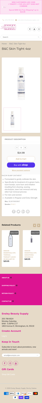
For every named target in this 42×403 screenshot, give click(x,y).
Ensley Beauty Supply (18, 388)
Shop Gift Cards (8, 374)
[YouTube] (15, 363)
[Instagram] (10, 363)
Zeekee (33, 388)
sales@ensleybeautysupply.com (28, 20)
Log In (4, 336)
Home (4, 44)
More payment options (21, 170)
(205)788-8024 (9, 20)
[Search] (38, 37)
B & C (13, 204)
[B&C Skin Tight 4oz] (21, 83)
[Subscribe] (37, 355)
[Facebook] (4, 363)
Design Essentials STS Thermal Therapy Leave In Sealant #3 (10, 255)
